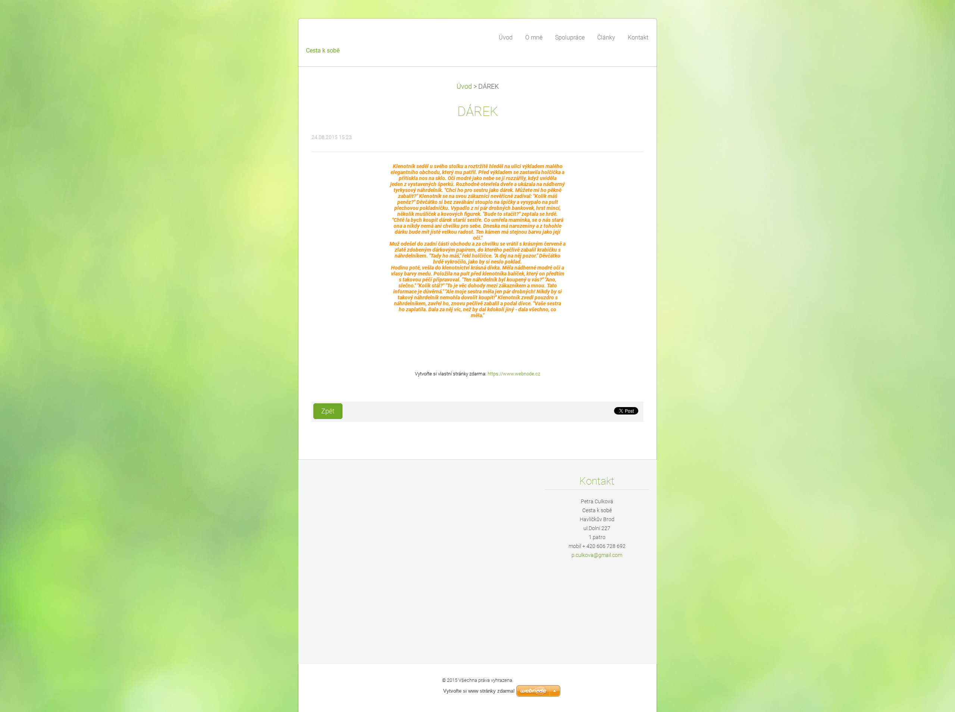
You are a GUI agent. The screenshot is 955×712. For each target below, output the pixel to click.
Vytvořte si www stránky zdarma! (479, 691)
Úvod (464, 86)
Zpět (328, 411)
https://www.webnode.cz (514, 374)
